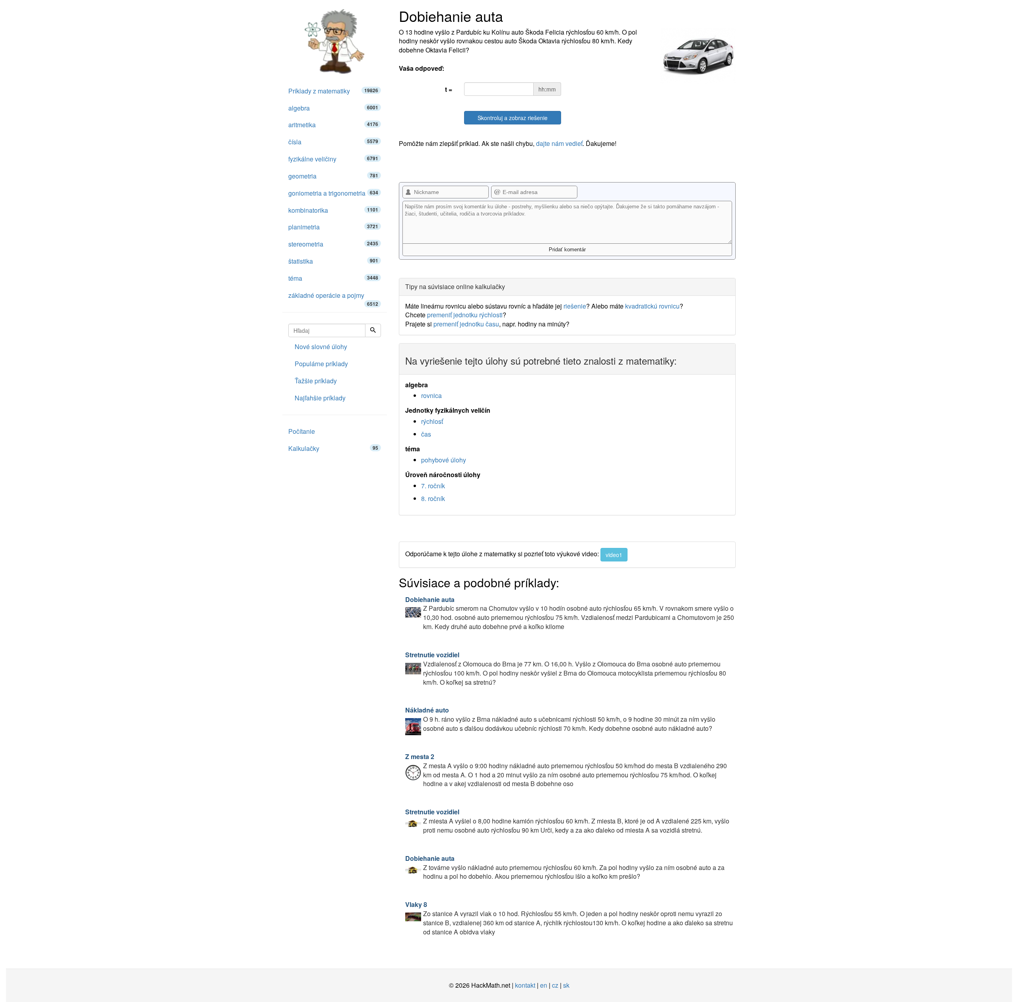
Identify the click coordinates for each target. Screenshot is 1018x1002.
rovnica (431, 395)
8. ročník (433, 498)
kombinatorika (333, 210)
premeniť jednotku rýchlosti (465, 314)
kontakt (525, 985)
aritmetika (333, 124)
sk (566, 985)
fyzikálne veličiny (333, 158)
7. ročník (433, 485)
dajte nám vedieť (559, 143)
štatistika (333, 261)
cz (555, 985)
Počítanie (301, 431)
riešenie (574, 306)
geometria (333, 176)
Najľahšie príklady (320, 397)
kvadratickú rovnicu (652, 306)
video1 (614, 555)
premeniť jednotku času (466, 323)
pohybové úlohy (443, 459)
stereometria (333, 244)
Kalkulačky (333, 448)
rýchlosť (432, 421)
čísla (333, 141)
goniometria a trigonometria (333, 193)
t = (448, 89)
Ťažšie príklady (316, 380)
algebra (333, 108)
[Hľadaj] (373, 330)
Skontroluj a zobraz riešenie (513, 118)
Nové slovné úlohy (321, 346)
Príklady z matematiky (333, 90)
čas (426, 434)
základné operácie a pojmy (333, 297)
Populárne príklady (321, 363)
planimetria (333, 226)
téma (333, 278)
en (543, 985)
